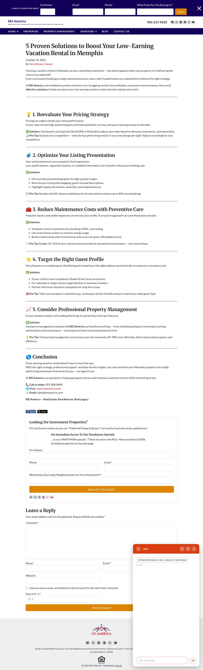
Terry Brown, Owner (41, 64)
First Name (35, 450)
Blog (105, 31)
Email (76, 5)
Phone (109, 5)
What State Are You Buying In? (155, 5)
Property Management (59, 31)
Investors (87, 31)
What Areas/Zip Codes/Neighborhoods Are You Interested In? (65, 474)
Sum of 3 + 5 (33, 594)
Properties (30, 31)
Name (30, 563)
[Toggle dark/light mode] (182, 548)
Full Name (46, 5)
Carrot (118, 665)
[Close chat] (194, 548)
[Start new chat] (188, 548)
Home (12, 31)
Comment (32, 522)
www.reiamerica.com (48, 388)
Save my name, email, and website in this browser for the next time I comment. (74, 588)
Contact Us (121, 31)
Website (31, 575)
